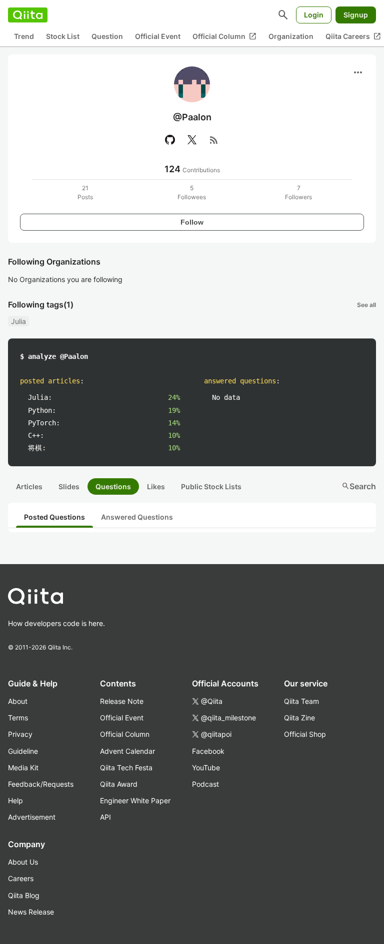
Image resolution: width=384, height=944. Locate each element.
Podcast (205, 784)
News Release (31, 912)
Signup (356, 14)
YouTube (206, 767)
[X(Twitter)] (192, 140)
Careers (21, 878)
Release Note (122, 701)
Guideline (23, 751)
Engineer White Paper (135, 800)
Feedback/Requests (41, 784)
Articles (29, 486)
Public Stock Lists (211, 486)
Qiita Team (301, 701)
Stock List (63, 36)
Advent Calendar (127, 751)
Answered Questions (137, 517)
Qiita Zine (299, 717)
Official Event (157, 36)
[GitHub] (170, 140)
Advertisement (32, 817)
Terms (18, 717)
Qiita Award (119, 784)
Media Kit (23, 767)
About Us (23, 862)
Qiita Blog (24, 895)
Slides (69, 486)
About (18, 701)
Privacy (20, 734)
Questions (113, 486)
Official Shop (305, 734)
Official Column (224, 36)
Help (15, 800)
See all (366, 305)
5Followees (192, 192)
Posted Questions (54, 517)
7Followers (298, 192)
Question (107, 36)
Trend (24, 36)
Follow (192, 222)
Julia (18, 321)
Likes (156, 486)
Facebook (208, 751)
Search (359, 486)
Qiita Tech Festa (126, 767)
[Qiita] (28, 14)
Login (314, 14)
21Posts (85, 192)
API (105, 817)
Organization (291, 36)
